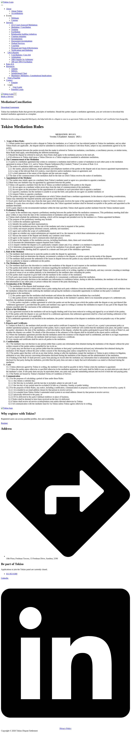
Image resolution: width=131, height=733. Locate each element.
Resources (10, 66)
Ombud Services (18, 43)
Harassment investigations (21, 41)
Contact (9, 80)
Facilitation (15, 32)
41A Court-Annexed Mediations (24, 25)
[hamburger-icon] (2, 5)
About (8, 9)
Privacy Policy (65, 728)
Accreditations (17, 13)
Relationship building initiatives (24, 34)
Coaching (15, 46)
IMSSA (14, 71)
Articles (14, 69)
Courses (14, 20)
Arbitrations (16, 57)
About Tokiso (16, 11)
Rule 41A (10, 64)
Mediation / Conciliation (21, 27)
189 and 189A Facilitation (21, 62)
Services (9, 23)
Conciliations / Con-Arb (21, 55)
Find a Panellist (14, 78)
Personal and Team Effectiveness (24, 48)
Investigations (16, 39)
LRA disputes (13, 52)
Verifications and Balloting (22, 50)
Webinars (15, 18)
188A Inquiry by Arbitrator (22, 59)
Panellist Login (17, 89)
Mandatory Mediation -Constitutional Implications (31, 76)
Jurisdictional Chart (19, 73)
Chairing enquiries (18, 36)
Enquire (14, 82)
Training (14, 29)
